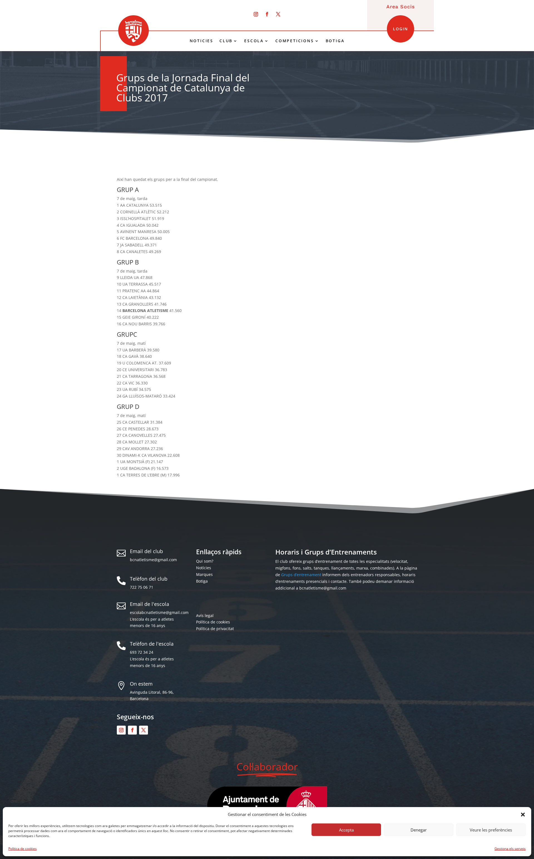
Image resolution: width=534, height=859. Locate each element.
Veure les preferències (491, 830)
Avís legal (205, 615)
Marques (204, 574)
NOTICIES (201, 40)
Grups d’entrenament (301, 574)
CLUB (226, 40)
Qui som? (204, 561)
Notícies (203, 567)
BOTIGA (335, 40)
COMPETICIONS (294, 40)
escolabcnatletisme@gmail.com (159, 612)
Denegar (419, 830)
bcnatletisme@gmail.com (153, 559)
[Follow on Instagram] (255, 14)
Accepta (346, 830)
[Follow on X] (278, 14)
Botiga (202, 581)
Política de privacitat (215, 628)
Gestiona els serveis (510, 848)
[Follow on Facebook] (267, 14)
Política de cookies (22, 848)
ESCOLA (254, 40)
